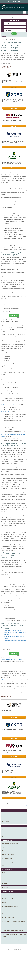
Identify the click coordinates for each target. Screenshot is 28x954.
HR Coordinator (5, 879)
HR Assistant (4, 872)
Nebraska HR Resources (8, 811)
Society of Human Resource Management (10, 404)
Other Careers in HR (7, 869)
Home (6, 949)
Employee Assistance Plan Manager (9, 847)
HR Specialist (5, 887)
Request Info (14, 87)
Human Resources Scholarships (9, 898)
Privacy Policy (15, 949)
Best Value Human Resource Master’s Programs (12, 930)
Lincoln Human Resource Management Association (15, 644)
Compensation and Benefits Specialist (10, 843)
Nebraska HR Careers (6, 814)
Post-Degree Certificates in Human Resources (12, 913)
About (9, 1)
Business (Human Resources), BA (16, 121)
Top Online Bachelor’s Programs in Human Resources (13, 921)
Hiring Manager (5, 850)
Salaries (3, 832)
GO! (14, 34)
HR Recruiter (4, 883)
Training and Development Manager (9, 865)
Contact (14, 1)
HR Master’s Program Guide (8, 917)
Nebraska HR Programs (7, 821)
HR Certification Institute (6, 411)
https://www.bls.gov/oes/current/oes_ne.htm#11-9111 (12, 659)
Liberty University (7, 140)
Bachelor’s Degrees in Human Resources (11, 909)
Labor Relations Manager (7, 858)
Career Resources (7, 826)
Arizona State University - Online (11, 120)
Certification (4, 836)
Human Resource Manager (8, 854)
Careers (3, 829)
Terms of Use (20, 949)
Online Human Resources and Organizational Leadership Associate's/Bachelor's (11, 163)
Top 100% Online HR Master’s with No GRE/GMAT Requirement (13, 925)
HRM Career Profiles (7, 840)
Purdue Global (6, 80)
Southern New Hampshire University (13, 99)
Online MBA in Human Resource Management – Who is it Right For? (14, 941)
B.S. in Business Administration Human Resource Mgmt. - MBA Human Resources (13, 142)
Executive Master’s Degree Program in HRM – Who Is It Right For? (14, 935)
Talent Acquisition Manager (7, 862)
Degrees (4, 902)
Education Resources (8, 891)
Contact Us (10, 949)
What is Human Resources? (8, 894)
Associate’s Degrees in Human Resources (11, 906)
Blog (19, 1)
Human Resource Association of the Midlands (13, 630)
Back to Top (24, 805)
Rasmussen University (8, 161)
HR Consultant (5, 876)
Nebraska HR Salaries (6, 817)
